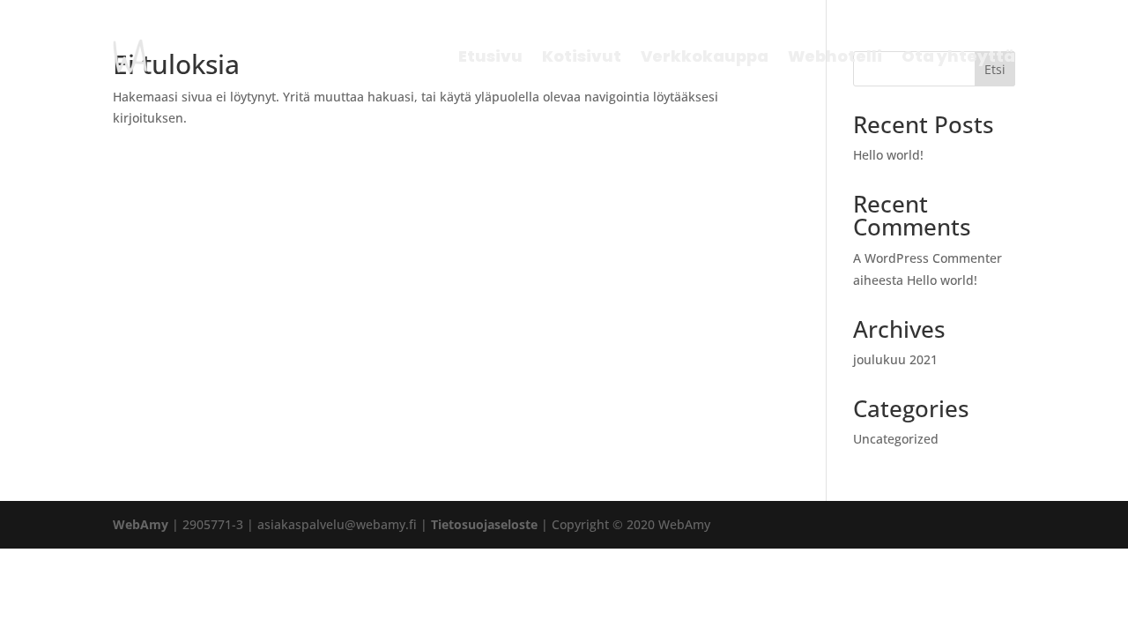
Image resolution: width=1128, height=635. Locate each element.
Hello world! (888, 154)
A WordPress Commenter (927, 258)
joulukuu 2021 (895, 359)
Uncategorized (896, 438)
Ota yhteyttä (958, 56)
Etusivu (490, 56)
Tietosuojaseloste (484, 524)
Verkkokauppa (704, 56)
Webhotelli (835, 56)
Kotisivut (581, 56)
